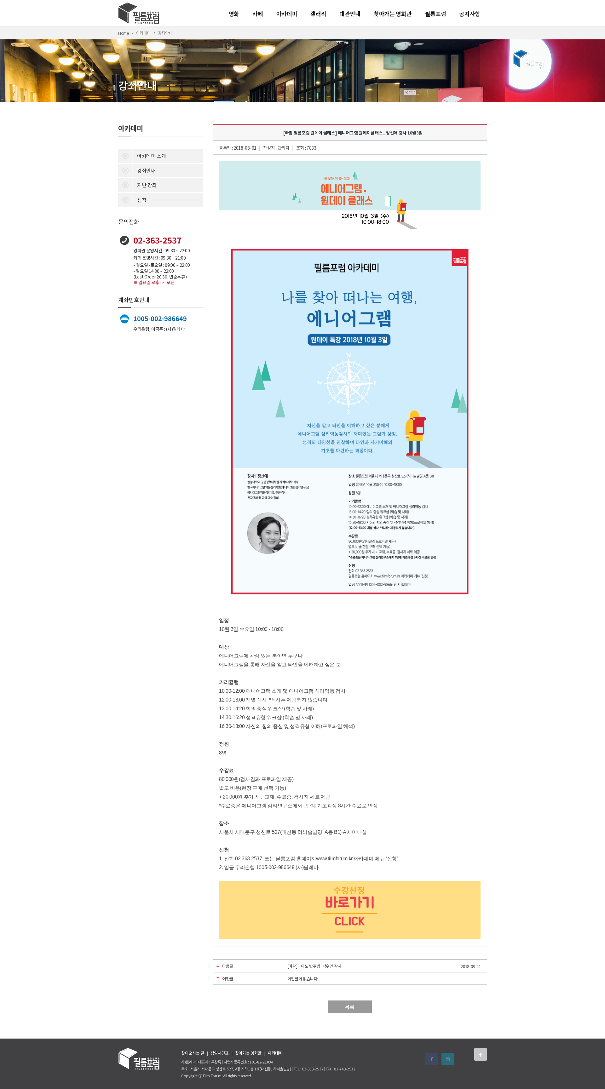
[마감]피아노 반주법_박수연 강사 (314, 966)
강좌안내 (146, 170)
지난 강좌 (147, 185)
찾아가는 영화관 (393, 13)
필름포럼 (435, 13)
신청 (141, 199)
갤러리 (318, 13)
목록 (349, 1007)
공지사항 (469, 13)
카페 (257, 13)
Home (123, 33)
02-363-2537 (157, 240)
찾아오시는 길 (192, 1053)
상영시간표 (219, 1053)
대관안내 (349, 13)
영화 (234, 13)
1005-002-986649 (160, 318)
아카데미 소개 (151, 155)
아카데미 (286, 13)
